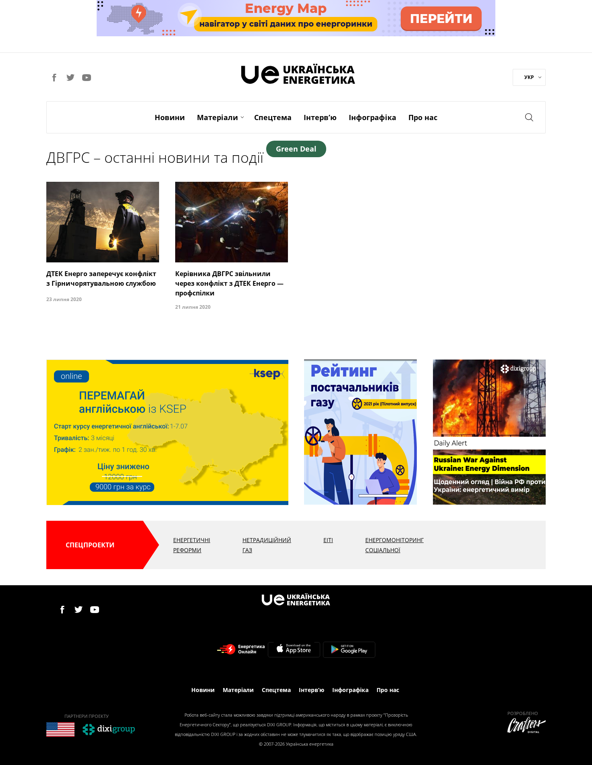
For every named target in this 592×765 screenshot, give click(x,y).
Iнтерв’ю (320, 117)
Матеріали (217, 117)
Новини (170, 117)
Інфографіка (372, 117)
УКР (529, 77)
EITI (328, 540)
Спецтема (273, 117)
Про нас (422, 117)
